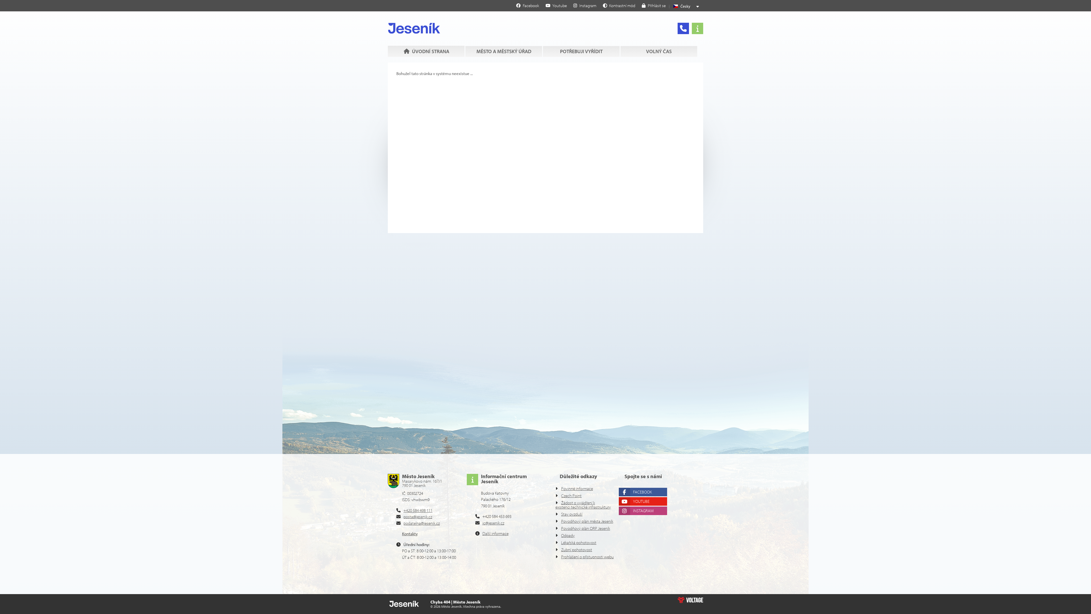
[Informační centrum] (697, 28)
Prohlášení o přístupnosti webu (587, 556)
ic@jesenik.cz (493, 523)
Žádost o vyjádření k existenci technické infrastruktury (583, 505)
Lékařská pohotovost (578, 542)
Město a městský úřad (503, 51)
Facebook (642, 492)
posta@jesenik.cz (417, 516)
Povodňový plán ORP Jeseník (585, 528)
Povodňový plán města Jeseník (587, 521)
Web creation (690, 600)
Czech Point (571, 495)
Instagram (643, 510)
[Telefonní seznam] (683, 28)
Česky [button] (685, 6)
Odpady (568, 535)
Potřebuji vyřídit (581, 51)
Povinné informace (577, 488)
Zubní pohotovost (576, 549)
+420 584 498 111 (417, 510)
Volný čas (659, 51)
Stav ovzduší (571, 514)
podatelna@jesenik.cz (421, 523)
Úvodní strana (414, 28)
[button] (619, 5)
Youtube (641, 501)
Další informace (495, 533)
